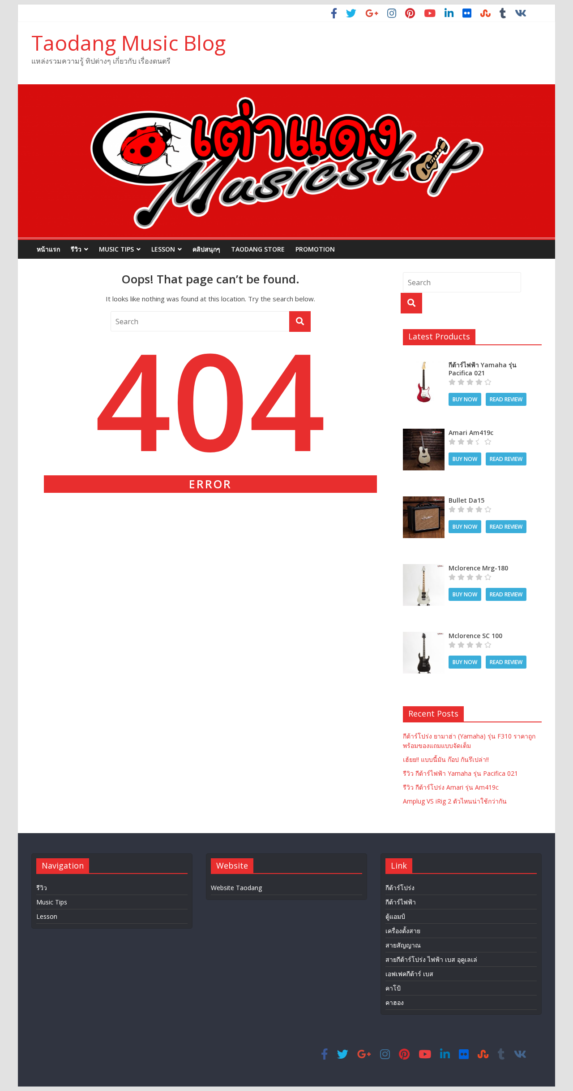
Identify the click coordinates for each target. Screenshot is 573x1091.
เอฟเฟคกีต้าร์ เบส (409, 973)
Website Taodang (236, 887)
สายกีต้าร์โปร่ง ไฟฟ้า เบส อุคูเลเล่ (431, 959)
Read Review (506, 399)
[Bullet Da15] (424, 501)
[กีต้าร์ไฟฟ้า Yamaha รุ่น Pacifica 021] (424, 365)
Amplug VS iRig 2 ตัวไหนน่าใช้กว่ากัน (455, 801)
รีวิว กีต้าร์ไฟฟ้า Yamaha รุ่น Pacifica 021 (460, 773)
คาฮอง (394, 1002)
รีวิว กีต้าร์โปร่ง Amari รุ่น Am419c (451, 787)
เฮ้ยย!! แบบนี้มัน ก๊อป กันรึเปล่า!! (446, 759)
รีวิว (76, 249)
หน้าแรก (48, 249)
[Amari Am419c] (424, 433)
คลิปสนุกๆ (206, 249)
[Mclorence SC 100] (424, 636)
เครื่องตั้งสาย (402, 930)
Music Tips (116, 249)
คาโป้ (393, 988)
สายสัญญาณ (403, 945)
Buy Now (465, 399)
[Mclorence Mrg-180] (424, 569)
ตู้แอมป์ (395, 916)
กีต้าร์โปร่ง (400, 887)
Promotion (315, 249)
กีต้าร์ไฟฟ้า (400, 902)
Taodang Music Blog (128, 43)
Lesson (163, 249)
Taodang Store (258, 249)
